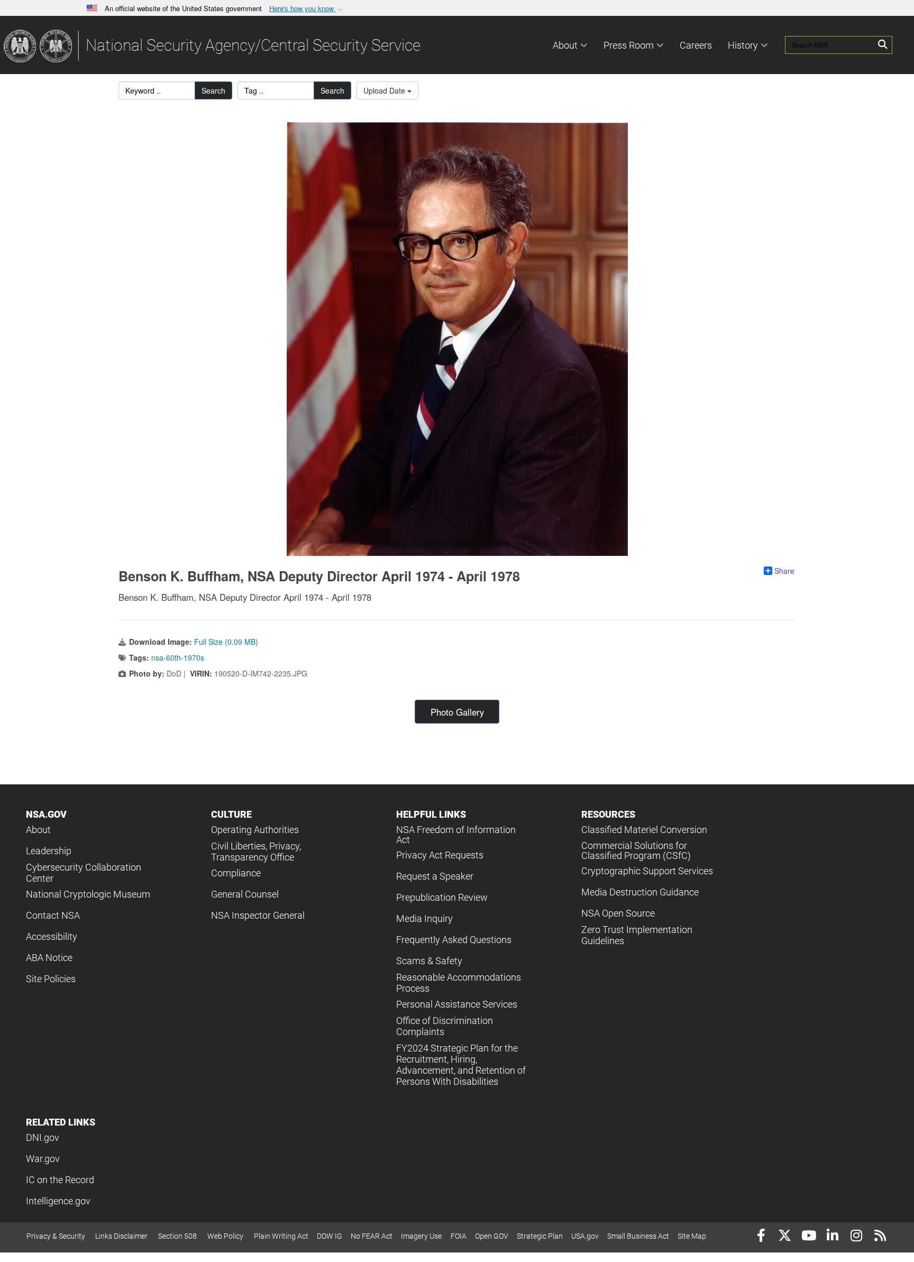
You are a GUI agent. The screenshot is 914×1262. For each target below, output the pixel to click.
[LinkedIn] (832, 1236)
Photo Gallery (457, 712)
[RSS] (880, 1236)
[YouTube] (808, 1236)
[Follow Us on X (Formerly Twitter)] (784, 1236)
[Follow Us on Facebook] (761, 1236)
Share (784, 570)
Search (213, 90)
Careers (696, 45)
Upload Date (385, 90)
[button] (307, 8)
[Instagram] (856, 1236)
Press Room (629, 45)
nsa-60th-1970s (177, 657)
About (565, 45)
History (743, 45)
